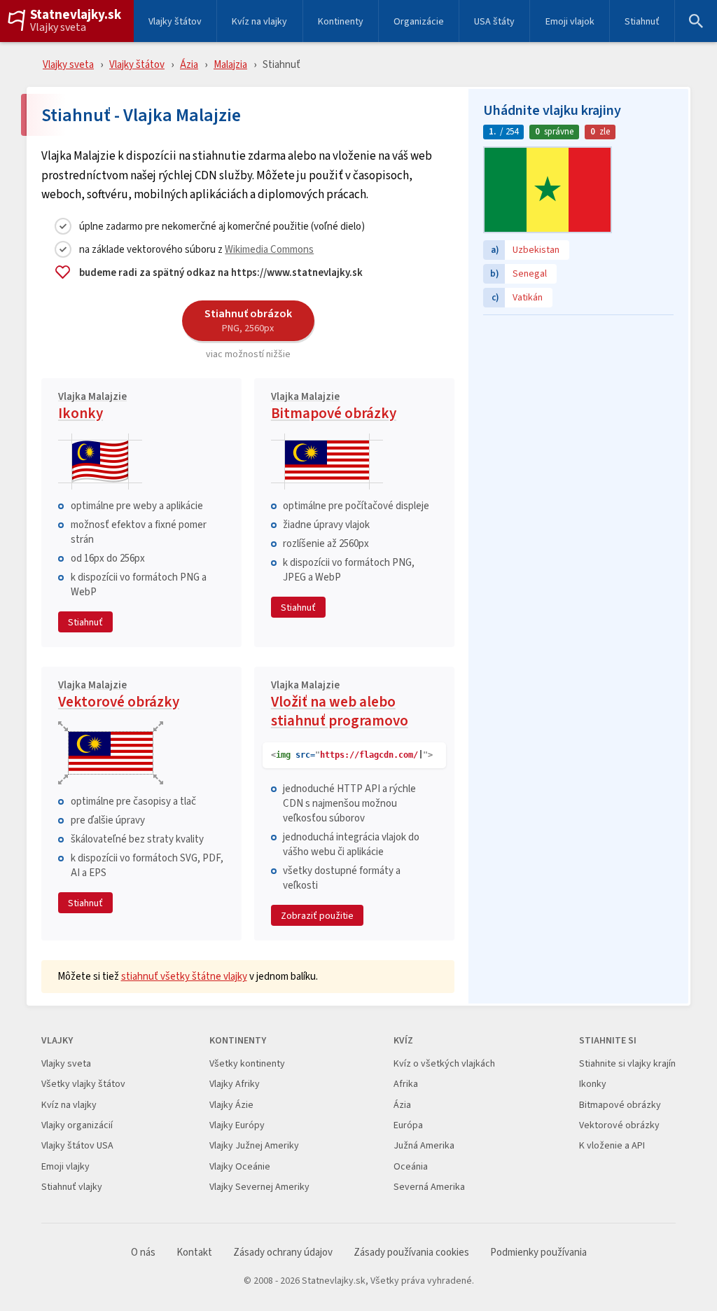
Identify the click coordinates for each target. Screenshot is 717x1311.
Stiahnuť (642, 21)
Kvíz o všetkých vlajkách (444, 1063)
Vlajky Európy (237, 1125)
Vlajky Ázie (231, 1104)
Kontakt (194, 1252)
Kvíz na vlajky (259, 21)
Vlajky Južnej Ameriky (254, 1145)
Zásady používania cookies (411, 1252)
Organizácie (419, 21)
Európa (408, 1125)
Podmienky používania (538, 1252)
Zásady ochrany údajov (283, 1252)
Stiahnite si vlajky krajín (627, 1063)
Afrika (406, 1083)
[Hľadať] (696, 21)
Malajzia (230, 64)
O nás (143, 1252)
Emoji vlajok (569, 21)
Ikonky (92, 407)
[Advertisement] (578, 409)
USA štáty (494, 21)
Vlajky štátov (175, 21)
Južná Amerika (424, 1145)
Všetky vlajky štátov (83, 1083)
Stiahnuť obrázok (248, 320)
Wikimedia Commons (269, 249)
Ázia (189, 64)
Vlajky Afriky (234, 1083)
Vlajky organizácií (77, 1125)
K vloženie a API (612, 1145)
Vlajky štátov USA (77, 1145)
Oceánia (411, 1166)
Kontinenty (340, 21)
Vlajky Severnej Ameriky (259, 1186)
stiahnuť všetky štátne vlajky (184, 975)
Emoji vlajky (65, 1166)
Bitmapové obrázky (333, 407)
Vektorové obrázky (118, 696)
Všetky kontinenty (247, 1063)
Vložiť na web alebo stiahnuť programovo (339, 705)
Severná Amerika (429, 1186)
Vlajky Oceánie (239, 1166)
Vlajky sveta (58, 27)
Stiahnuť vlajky (71, 1186)
